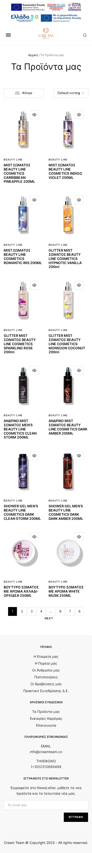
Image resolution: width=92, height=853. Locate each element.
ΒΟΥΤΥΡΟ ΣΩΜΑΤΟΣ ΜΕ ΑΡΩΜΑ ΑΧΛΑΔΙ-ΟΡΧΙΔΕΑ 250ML (21, 591)
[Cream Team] (45, 34)
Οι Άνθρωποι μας (46, 670)
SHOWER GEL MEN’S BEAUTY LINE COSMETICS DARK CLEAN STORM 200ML (22, 512)
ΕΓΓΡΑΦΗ (76, 817)
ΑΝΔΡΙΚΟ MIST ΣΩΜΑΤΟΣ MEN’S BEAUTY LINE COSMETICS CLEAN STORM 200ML (20, 429)
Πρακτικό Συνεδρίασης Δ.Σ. (46, 691)
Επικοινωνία (46, 725)
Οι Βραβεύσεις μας (46, 684)
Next (49, 618)
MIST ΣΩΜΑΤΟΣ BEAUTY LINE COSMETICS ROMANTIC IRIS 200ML (23, 256)
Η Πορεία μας (46, 663)
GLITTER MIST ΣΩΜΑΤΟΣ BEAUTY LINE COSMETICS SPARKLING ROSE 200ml (20, 343)
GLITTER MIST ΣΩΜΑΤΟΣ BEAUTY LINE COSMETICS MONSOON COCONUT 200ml (67, 343)
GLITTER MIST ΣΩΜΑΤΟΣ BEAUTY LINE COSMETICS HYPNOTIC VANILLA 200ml (65, 258)
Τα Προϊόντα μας (46, 711)
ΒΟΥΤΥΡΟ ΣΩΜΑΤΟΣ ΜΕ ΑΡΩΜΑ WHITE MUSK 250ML (66, 591)
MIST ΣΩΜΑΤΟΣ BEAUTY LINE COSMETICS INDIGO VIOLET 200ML (65, 171)
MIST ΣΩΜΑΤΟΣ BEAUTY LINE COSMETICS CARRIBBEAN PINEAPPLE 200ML (19, 173)
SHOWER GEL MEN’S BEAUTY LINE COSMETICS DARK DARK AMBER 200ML (66, 512)
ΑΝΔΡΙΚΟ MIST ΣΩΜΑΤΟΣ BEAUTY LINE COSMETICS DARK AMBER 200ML (68, 427)
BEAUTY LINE (13, 159)
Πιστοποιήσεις (46, 677)
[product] (34, 114)
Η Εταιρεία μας (46, 656)
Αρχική (33, 55)
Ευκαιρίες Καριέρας (46, 718)
